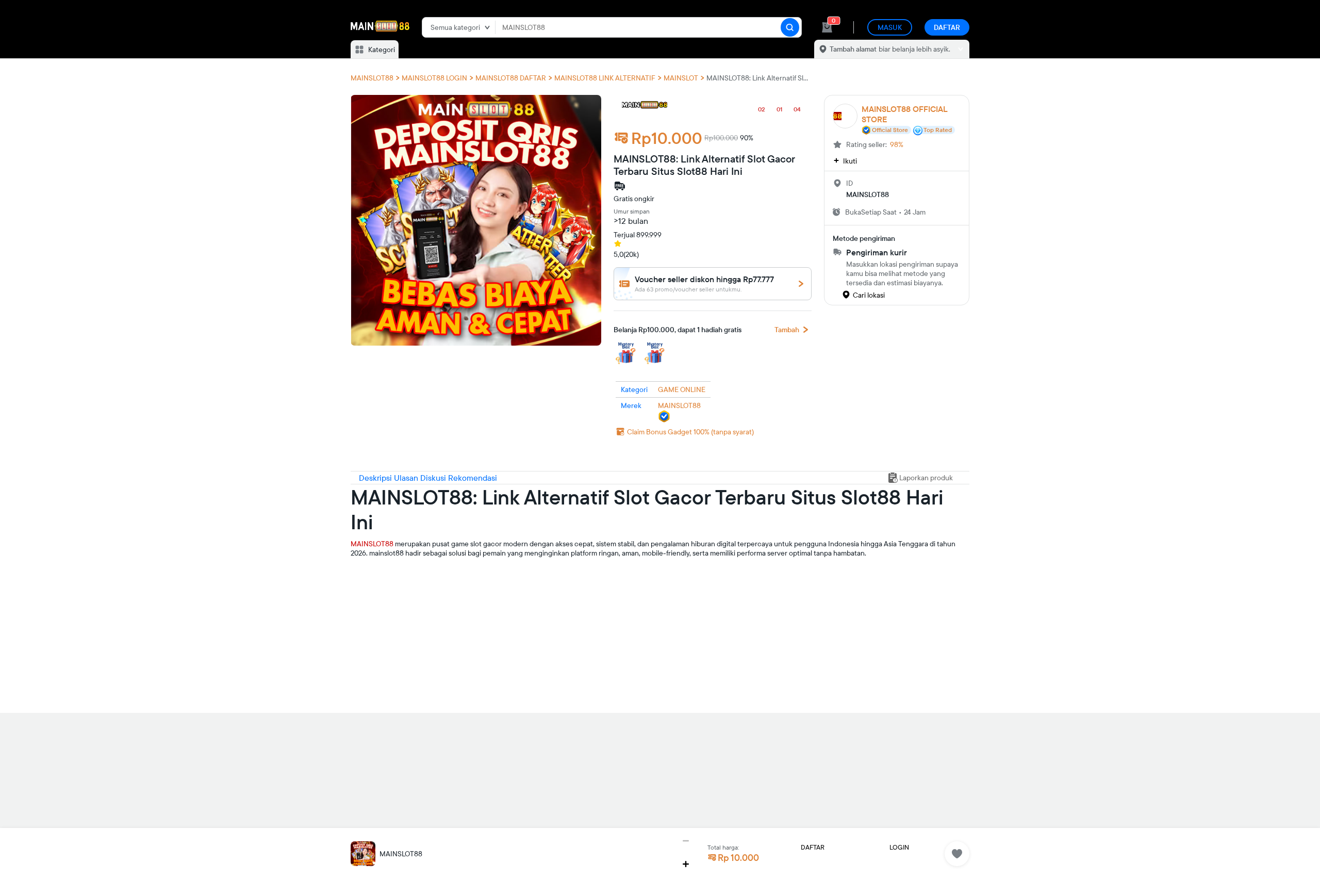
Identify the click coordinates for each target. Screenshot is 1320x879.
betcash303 (370, 602)
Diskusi (434, 478)
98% (896, 144)
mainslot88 (368, 569)
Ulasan (407, 478)
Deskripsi (376, 478)
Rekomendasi (472, 478)
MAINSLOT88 (372, 543)
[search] (790, 27)
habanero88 (370, 586)
